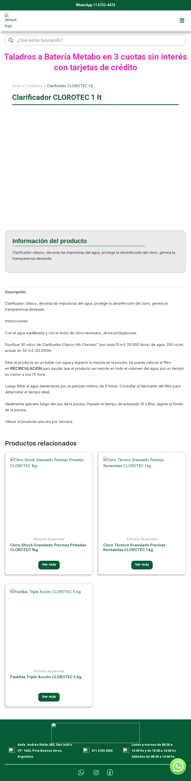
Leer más (49, 565)
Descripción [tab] (15, 292)
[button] (182, 20)
